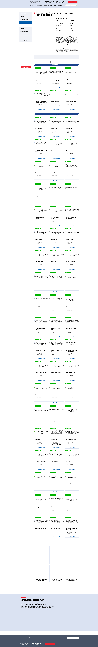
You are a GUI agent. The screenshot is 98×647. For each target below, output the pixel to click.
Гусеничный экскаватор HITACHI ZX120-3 (71, 580)
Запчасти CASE (23, 16)
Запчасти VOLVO (23, 34)
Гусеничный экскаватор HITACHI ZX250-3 (56, 562)
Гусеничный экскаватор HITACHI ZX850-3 (41, 562)
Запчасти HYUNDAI (23, 40)
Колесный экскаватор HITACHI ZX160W (72, 562)
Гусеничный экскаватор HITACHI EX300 (56, 580)
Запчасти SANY (23, 13)
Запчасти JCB (22, 28)
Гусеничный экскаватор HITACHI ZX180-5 (41, 580)
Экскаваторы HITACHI (37, 8)
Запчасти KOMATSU (24, 31)
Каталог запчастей (38, 5)
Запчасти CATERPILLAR (24, 19)
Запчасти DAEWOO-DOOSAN (24, 37)
